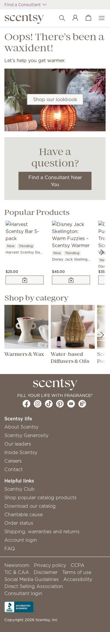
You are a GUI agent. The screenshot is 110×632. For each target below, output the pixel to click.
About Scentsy (21, 427)
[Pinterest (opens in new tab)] (60, 403)
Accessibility (77, 579)
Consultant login (23, 593)
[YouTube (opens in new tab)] (71, 403)
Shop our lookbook (55, 99)
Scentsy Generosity (26, 435)
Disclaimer (45, 572)
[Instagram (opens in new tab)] (38, 403)
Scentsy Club (19, 489)
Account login (20, 540)
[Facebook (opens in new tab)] (26, 403)
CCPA (77, 565)
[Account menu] (72, 18)
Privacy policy (50, 565)
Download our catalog (30, 506)
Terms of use (76, 572)
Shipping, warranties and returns (41, 531)
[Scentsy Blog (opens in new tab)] (82, 403)
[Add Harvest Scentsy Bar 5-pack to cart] (25, 280)
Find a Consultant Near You (55, 181)
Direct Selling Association (33, 586)
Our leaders (17, 444)
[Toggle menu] (98, 18)
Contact (13, 469)
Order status (18, 523)
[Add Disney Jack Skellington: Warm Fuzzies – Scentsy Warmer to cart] (71, 280)
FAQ (9, 548)
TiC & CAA (16, 572)
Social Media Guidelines (31, 579)
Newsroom (16, 565)
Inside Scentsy (20, 452)
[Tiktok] (49, 403)
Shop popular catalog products (40, 497)
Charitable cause (23, 514)
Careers (13, 461)
